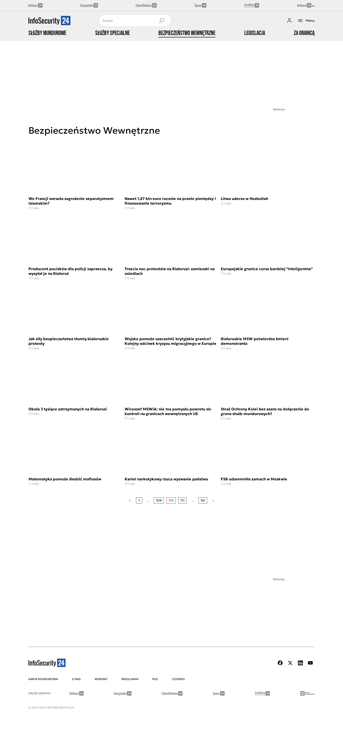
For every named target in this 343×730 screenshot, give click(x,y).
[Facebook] (280, 663)
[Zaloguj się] (289, 20)
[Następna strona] (213, 500)
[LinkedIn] (300, 663)
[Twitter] (290, 663)
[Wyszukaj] (161, 20)
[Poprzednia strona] (129, 500)
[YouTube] (310, 663)
